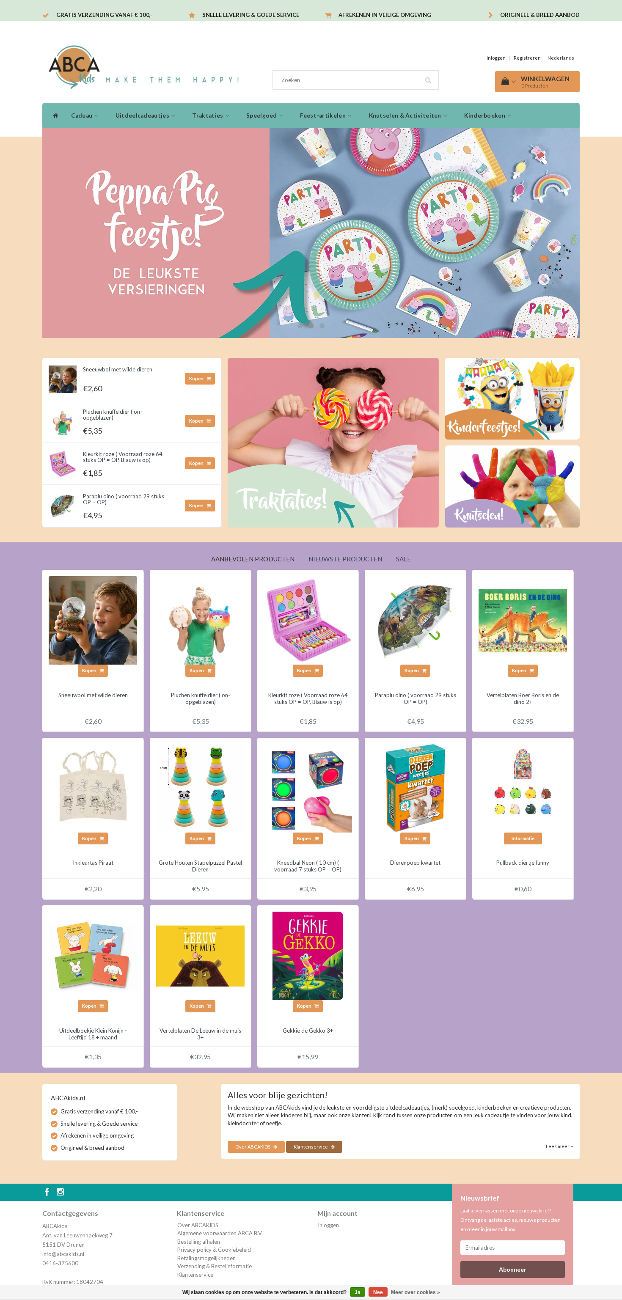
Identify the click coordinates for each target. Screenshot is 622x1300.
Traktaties (208, 115)
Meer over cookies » (415, 1292)
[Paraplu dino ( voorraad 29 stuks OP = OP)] (63, 503)
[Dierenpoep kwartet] (415, 787)
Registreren (527, 57)
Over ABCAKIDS (253, 1146)
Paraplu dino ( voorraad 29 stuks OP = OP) (123, 499)
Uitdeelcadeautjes (143, 115)
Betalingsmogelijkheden (206, 1258)
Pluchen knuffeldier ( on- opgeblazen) (112, 414)
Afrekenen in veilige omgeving (385, 14)
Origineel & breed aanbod (540, 14)
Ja (358, 1292)
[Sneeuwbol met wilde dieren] (63, 377)
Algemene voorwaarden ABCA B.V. (220, 1233)
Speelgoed (262, 115)
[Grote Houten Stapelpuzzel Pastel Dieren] (200, 787)
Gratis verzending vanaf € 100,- (104, 14)
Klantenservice (311, 1146)
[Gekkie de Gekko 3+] (308, 955)
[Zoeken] (431, 76)
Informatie (523, 838)
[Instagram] (61, 1192)
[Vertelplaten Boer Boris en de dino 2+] (523, 619)
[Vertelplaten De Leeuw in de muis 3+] (200, 955)
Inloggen (496, 57)
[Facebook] (47, 1192)
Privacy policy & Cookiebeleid (214, 1249)
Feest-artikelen (323, 115)
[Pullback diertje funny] (523, 787)
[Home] (53, 115)
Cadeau (82, 115)
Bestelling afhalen (198, 1241)
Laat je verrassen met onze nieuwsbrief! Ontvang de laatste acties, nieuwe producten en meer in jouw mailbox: (510, 1219)
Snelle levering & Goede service (250, 14)
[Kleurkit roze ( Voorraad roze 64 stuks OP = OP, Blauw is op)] (63, 461)
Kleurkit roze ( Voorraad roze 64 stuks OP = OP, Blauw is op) (122, 457)
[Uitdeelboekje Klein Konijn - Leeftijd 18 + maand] (93, 955)
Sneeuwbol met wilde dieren (117, 369)
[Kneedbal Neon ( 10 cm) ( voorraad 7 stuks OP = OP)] (308, 787)
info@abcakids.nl (63, 1254)
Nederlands (561, 57)
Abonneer (512, 1269)
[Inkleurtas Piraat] (93, 787)
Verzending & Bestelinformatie (214, 1266)
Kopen (196, 378)
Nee (378, 1292)
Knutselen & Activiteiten (406, 115)
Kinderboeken (485, 115)
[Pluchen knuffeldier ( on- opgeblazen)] (63, 419)
